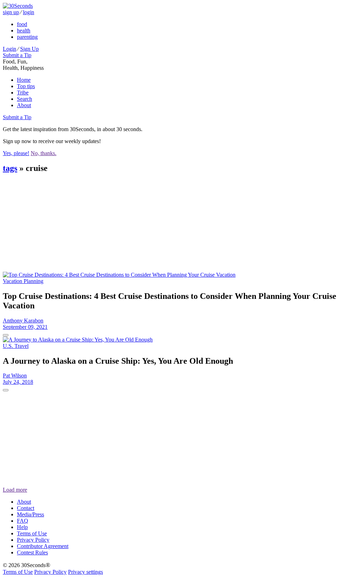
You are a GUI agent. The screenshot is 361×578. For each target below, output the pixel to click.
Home (24, 80)
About (24, 105)
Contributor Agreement (42, 546)
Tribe (23, 93)
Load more (15, 490)
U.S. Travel (16, 346)
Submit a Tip (17, 55)
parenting (27, 37)
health (23, 30)
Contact (25, 508)
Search (24, 99)
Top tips (26, 86)
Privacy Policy (33, 540)
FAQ (22, 521)
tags (10, 168)
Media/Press (30, 514)
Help (22, 527)
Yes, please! (16, 153)
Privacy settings (85, 572)
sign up (11, 12)
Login (9, 49)
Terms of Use (32, 533)
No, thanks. (43, 153)
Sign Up (29, 49)
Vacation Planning (23, 281)
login (28, 12)
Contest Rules (32, 552)
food (22, 24)
